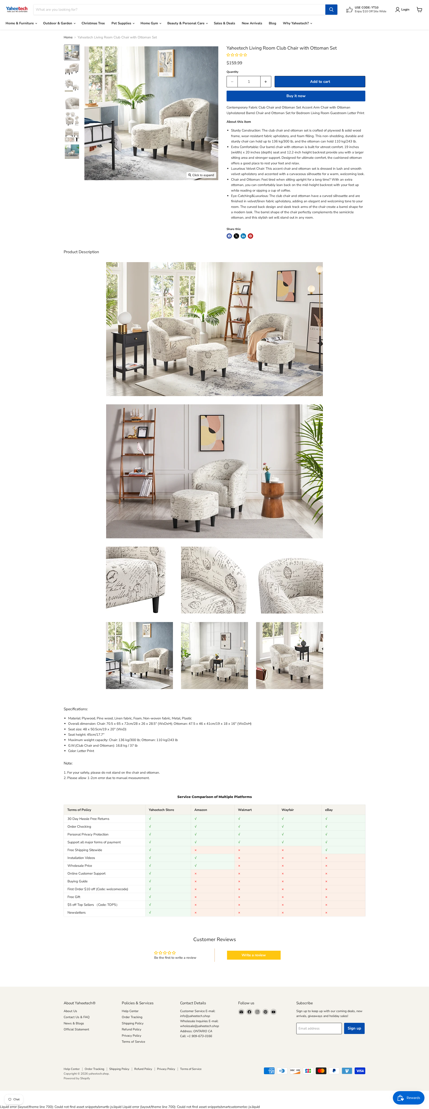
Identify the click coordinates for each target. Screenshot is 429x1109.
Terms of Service (133, 1042)
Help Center (130, 1011)
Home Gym (150, 23)
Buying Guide (77, 881)
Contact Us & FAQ (77, 1017)
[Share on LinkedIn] (243, 236)
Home (68, 37)
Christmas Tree (93, 23)
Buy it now (295, 95)
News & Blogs (74, 1023)
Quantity (232, 72)
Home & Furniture (20, 23)
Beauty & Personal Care (186, 23)
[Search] (331, 9)
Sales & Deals (224, 23)
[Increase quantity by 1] (266, 81)
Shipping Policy (132, 1023)
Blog (272, 23)
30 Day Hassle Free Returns (88, 819)
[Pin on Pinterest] (250, 236)
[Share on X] (236, 236)
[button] (72, 52)
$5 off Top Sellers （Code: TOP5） (93, 904)
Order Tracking (132, 1017)
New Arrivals (252, 23)
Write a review (254, 955)
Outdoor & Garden (58, 23)
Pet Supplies (121, 23)
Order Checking (79, 826)
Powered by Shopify (77, 1078)
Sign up (354, 1028)
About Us (70, 1011)
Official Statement (76, 1029)
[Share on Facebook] (229, 236)
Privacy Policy (131, 1036)
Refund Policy (131, 1029)
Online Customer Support (86, 873)
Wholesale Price (79, 865)
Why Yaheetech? (296, 23)
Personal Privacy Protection (88, 834)
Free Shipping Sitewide (84, 850)
